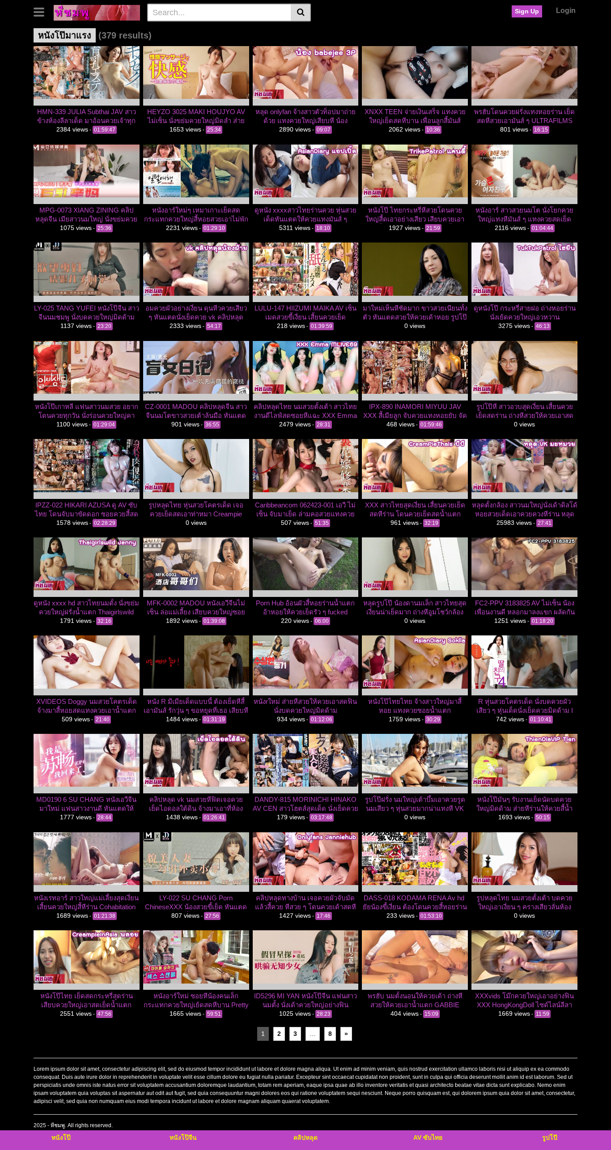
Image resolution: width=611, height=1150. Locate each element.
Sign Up (527, 11)
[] (301, 12)
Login (566, 10)
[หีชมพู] (97, 12)
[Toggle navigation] (42, 11)
